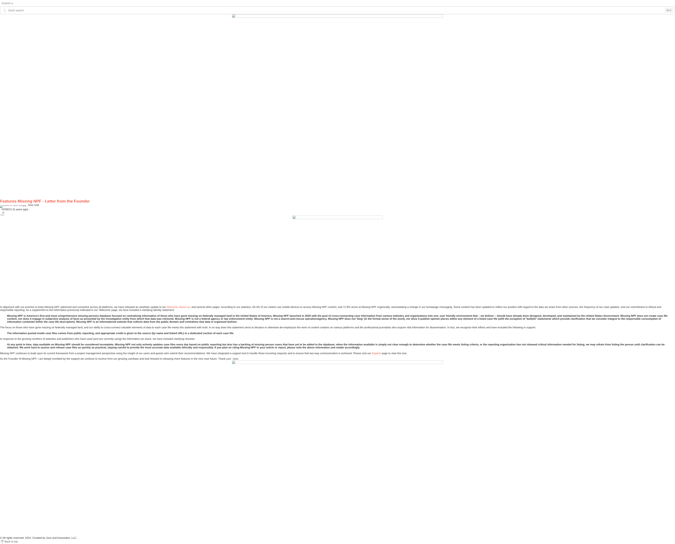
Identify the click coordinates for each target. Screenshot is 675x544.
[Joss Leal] (337, 206)
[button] (2, 213)
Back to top (11, 541)
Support (376, 353)
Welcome (172, 307)
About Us (184, 307)
